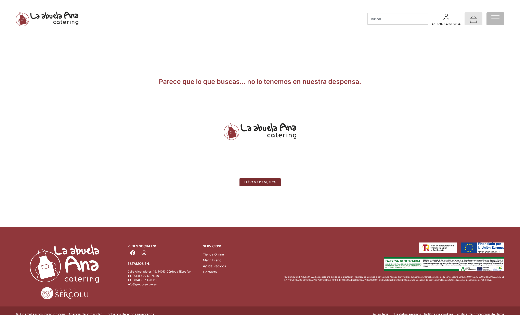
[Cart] (473, 18)
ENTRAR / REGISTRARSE (446, 23)
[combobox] (397, 19)
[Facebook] (133, 253)
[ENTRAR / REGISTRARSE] (446, 17)
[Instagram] (144, 253)
